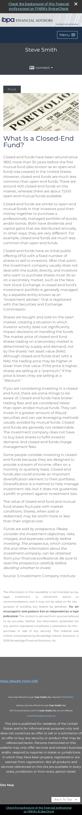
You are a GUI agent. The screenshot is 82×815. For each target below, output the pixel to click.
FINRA (64, 697)
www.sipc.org (48, 716)
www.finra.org (34, 716)
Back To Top (63, 799)
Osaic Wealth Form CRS (19, 681)
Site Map (7, 785)
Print (12, 89)
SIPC (70, 697)
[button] (67, 35)
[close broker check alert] (76, 4)
